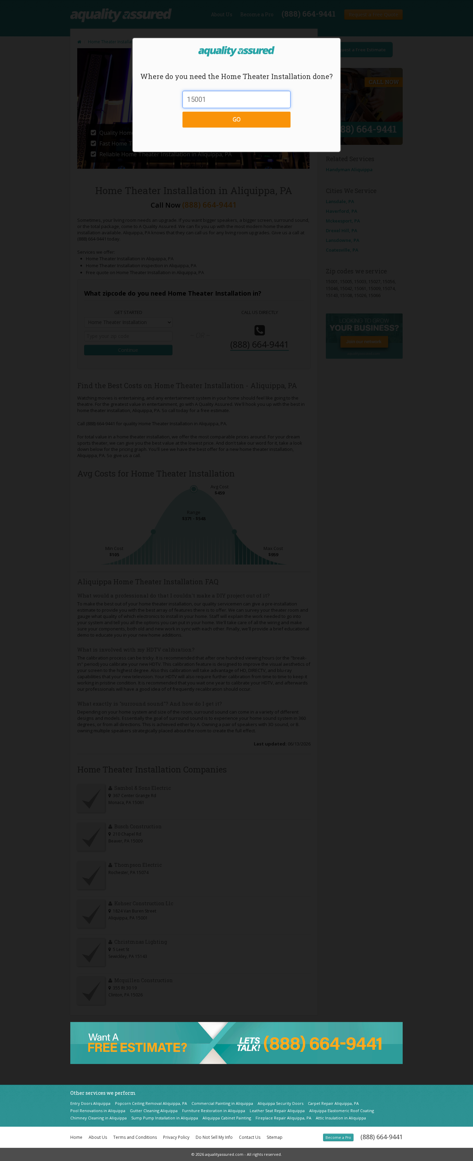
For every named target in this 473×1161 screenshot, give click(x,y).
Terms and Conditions (135, 1137)
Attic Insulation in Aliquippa (341, 1117)
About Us (98, 1137)
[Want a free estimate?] (236, 1042)
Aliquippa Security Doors (280, 1103)
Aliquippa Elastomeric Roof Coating (341, 1110)
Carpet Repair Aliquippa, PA (333, 1103)
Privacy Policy (176, 1137)
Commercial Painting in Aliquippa (222, 1103)
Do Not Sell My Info (214, 1137)
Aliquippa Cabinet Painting (227, 1117)
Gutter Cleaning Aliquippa (154, 1110)
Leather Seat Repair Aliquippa (277, 1110)
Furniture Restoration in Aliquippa (213, 1110)
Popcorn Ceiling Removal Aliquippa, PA (151, 1103)
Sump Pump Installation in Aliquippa (164, 1117)
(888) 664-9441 (381, 1137)
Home (76, 1137)
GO (237, 119)
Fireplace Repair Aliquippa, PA (283, 1117)
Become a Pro (338, 1137)
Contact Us (249, 1137)
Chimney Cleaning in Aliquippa (98, 1117)
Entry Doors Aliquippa (90, 1103)
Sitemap (275, 1137)
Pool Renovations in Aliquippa (97, 1110)
